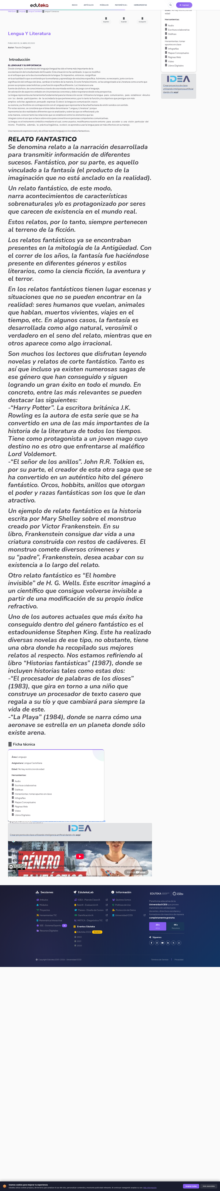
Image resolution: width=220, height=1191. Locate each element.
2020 (79, 945)
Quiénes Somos (123, 899)
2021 (79, 941)
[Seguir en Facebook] (151, 943)
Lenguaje (22, 11)
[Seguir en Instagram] (157, 943)
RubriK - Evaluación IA (87, 905)
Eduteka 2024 (88, 932)
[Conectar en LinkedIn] (168, 943)
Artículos (44, 899)
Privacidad (179, 959)
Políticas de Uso (123, 905)
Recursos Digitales (49, 930)
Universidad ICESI (124, 915)
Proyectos (45, 910)
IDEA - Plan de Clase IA (89, 899)
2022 (79, 937)
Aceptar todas (191, 1186)
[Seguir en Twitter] (173, 943)
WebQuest (12, 11)
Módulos (44, 905)
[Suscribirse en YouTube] (162, 943)
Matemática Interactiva (50, 920)
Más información (150, 1188)
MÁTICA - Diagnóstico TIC (90, 920)
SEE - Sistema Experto (52, 925)
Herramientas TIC (48, 915)
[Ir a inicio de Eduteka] (39, 5)
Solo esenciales (209, 1186)
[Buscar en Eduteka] (170, 5)
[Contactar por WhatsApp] (179, 943)
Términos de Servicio (159, 959)
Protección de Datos (126, 910)
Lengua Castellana (35, 11)
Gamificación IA (85, 915)
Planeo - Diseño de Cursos (90, 910)
